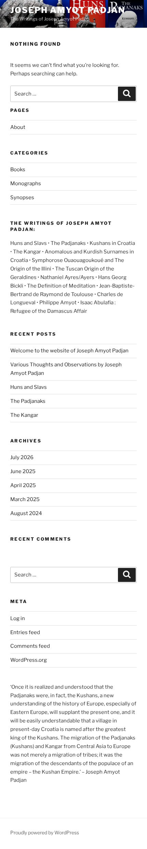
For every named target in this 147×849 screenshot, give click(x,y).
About (17, 127)
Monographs (25, 183)
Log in (17, 618)
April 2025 (23, 485)
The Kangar (24, 415)
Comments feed (30, 646)
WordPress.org (28, 660)
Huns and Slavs (28, 387)
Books (17, 169)
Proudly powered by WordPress (44, 832)
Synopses (22, 197)
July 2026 (22, 457)
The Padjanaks (27, 401)
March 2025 (25, 499)
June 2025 (23, 471)
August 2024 (26, 513)
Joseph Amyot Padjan (67, 10)
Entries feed (25, 632)
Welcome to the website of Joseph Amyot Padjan (69, 351)
